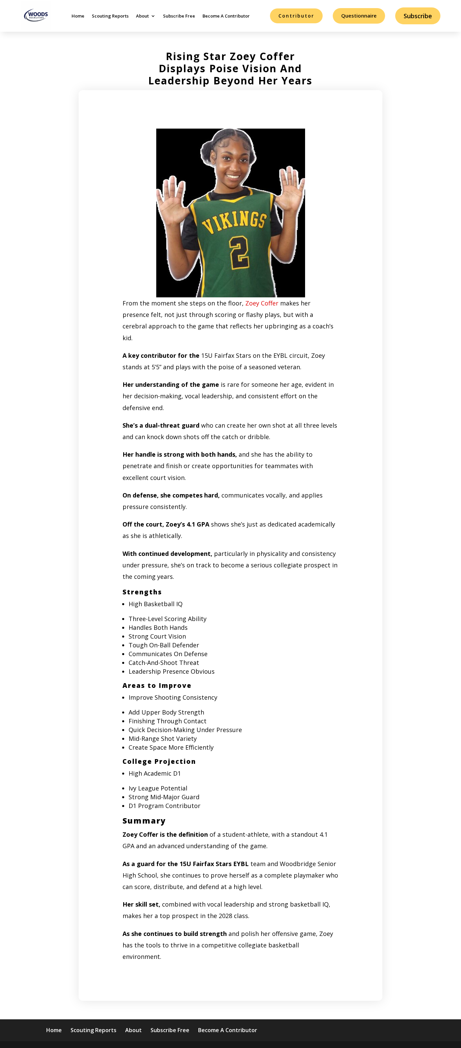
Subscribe (418, 16)
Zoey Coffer (261, 303)
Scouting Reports (110, 16)
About (142, 16)
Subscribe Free (179, 16)
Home (78, 16)
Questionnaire (359, 15)
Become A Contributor (226, 16)
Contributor (296, 15)
